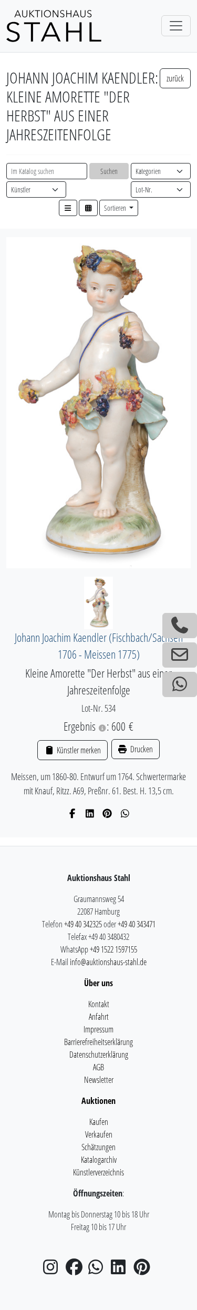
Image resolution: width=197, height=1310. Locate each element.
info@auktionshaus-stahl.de (108, 962)
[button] (68, 208)
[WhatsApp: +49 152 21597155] (179, 684)
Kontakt (98, 1004)
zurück (175, 78)
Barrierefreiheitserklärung (98, 1042)
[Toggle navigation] (176, 25)
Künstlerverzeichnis (98, 1172)
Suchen (109, 171)
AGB (98, 1067)
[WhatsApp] (125, 813)
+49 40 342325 (83, 924)
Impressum (98, 1029)
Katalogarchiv (99, 1159)
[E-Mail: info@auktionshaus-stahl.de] (179, 655)
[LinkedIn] (90, 813)
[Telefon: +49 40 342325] (179, 625)
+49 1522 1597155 (113, 949)
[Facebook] (72, 813)
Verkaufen (98, 1134)
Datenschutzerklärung (98, 1054)
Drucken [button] (141, 749)
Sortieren (116, 208)
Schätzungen (98, 1147)
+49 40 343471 (136, 924)
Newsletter (98, 1080)
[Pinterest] (107, 813)
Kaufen (98, 1122)
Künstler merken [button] (78, 750)
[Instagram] (53, 1270)
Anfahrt (99, 1016)
